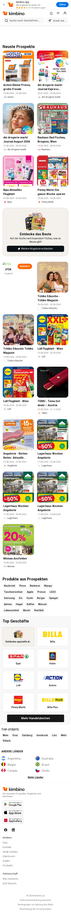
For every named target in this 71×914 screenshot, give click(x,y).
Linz (54, 735)
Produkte (8, 865)
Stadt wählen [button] (60, 20)
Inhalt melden (10, 851)
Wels (64, 735)
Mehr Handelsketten (35, 718)
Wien (5, 735)
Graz (15, 735)
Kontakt (7, 847)
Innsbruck (42, 735)
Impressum (9, 856)
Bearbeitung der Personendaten (35, 909)
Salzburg (27, 735)
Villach (7, 740)
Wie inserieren (10, 878)
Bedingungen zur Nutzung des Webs (35, 904)
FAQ (5, 842)
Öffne (62, 4)
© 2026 (36, 895)
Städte (6, 860)
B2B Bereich (10, 883)
